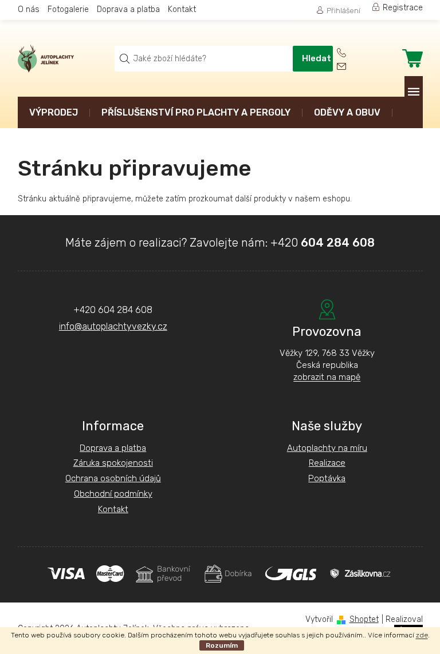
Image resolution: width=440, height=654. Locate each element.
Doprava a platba (128, 9)
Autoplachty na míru (327, 448)
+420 (322, 242)
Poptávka (326, 478)
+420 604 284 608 (112, 309)
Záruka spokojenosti (113, 463)
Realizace (327, 463)
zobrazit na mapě (326, 377)
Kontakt (182, 9)
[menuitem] (53, 113)
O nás (29, 9)
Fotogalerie (68, 9)
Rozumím (222, 645)
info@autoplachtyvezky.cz (113, 326)
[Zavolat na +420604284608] (349, 53)
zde (422, 635)
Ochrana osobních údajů (113, 478)
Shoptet (364, 619)
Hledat (316, 58)
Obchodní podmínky (113, 494)
